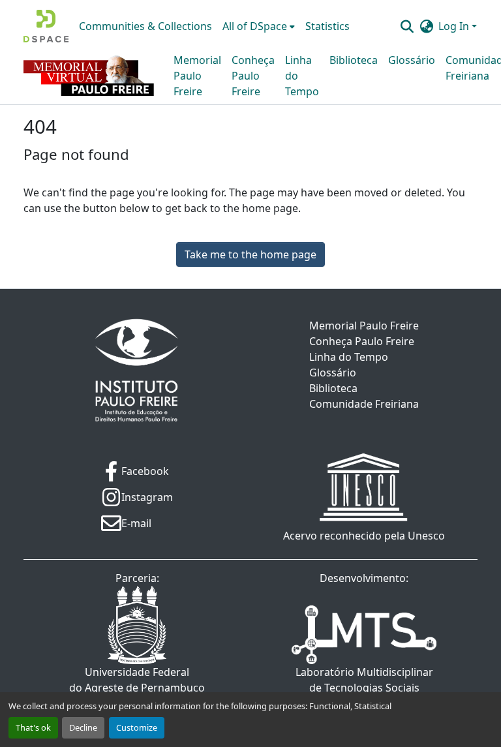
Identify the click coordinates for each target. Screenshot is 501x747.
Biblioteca (353, 60)
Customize (136, 727)
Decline (83, 727)
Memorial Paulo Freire (197, 76)
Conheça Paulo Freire (253, 76)
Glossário (411, 60)
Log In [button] (455, 26)
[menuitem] (258, 26)
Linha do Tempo (302, 76)
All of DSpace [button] (254, 26)
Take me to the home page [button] (250, 254)
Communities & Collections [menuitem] (145, 26)
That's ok (33, 727)
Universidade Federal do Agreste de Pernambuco (137, 680)
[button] (45, 26)
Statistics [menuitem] (327, 26)
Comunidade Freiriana (364, 404)
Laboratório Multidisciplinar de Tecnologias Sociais (364, 680)
